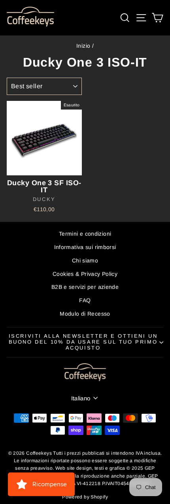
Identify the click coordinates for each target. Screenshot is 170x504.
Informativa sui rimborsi (85, 247)
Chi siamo (85, 260)
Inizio (83, 46)
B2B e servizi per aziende (85, 287)
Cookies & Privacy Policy (85, 274)
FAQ (85, 300)
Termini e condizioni (85, 234)
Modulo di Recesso (85, 314)
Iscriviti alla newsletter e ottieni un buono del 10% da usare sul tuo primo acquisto (83, 342)
